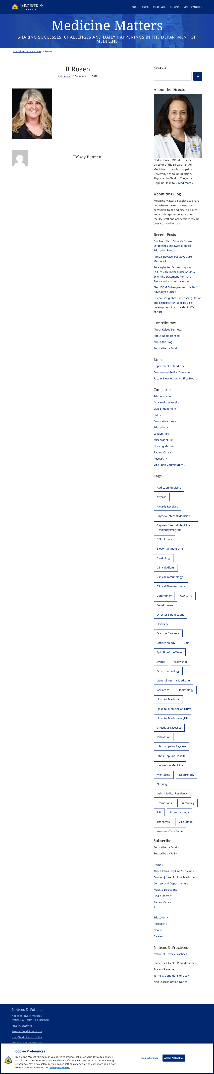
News (157, 930)
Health (145, 6)
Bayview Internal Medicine (173, 516)
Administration (163, 396)
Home (157, 865)
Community (164, 596)
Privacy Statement (165, 969)
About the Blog (163, 342)
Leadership (161, 433)
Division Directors (168, 633)
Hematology (185, 690)
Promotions (164, 803)
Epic (186, 643)
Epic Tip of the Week (169, 652)
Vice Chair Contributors (168, 465)
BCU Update (164, 539)
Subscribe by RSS (164, 853)
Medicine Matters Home (27, 51)
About (134, 6)
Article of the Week (166, 402)
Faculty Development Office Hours (175, 378)
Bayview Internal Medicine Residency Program (173, 527)
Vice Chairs (186, 822)
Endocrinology (166, 643)
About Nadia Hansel (166, 336)
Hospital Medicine (168, 699)
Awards (161, 497)
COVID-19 (186, 596)
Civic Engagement (165, 408)
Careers (159, 936)
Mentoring (163, 775)
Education (160, 427)
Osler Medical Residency (172, 793)
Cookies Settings (149, 1057)
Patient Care (159, 6)
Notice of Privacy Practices (170, 954)
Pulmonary (187, 803)
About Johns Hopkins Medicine (173, 871)
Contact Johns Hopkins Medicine (174, 877)
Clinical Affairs (166, 567)
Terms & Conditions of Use (170, 975)
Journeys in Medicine (170, 765)
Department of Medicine (169, 366)
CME (156, 415)
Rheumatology (179, 812)
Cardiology (164, 558)
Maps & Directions (165, 889)
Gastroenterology (168, 671)
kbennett (66, 76)
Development (165, 605)
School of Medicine (193, 6)
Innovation (164, 737)
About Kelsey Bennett (167, 329)
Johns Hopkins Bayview (171, 746)
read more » (185, 183)
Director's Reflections (170, 614)
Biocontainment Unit (170, 548)
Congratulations (164, 421)
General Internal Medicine (173, 680)
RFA (159, 812)
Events (161, 662)
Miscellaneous (163, 440)
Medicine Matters (107, 25)
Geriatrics (163, 690)
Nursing (162, 784)
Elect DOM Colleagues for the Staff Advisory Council (175, 289)
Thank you (163, 822)
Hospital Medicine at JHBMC (174, 709)
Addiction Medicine (169, 487)
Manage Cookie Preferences (28, 1043)
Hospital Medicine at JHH (172, 718)
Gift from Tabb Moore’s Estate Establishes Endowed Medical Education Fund (173, 245)
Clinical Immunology (170, 577)
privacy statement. (59, 1067)
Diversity (162, 624)
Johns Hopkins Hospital (171, 756)
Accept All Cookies (173, 1057)
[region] (107, 1058)
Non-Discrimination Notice (170, 982)
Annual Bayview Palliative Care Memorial (173, 259)
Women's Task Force (170, 831)
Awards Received (167, 506)
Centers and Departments (170, 883)
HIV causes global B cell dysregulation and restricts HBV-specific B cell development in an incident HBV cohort (177, 305)
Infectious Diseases (169, 727)
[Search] (197, 76)
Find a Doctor (162, 896)
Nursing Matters (164, 446)
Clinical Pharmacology (171, 586)
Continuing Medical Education (173, 372)
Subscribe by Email (165, 348)
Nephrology (186, 775)
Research (174, 6)
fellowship (180, 662)
